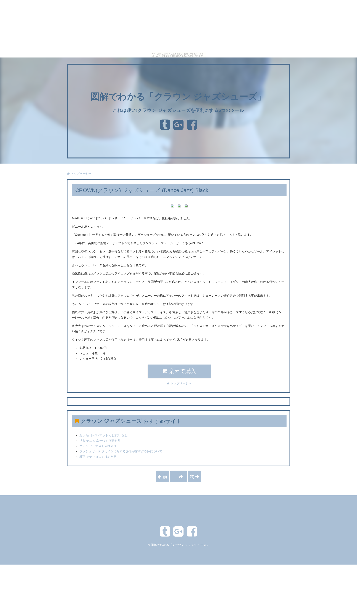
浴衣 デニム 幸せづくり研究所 (99, 440)
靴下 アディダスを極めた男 (98, 456)
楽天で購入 (181, 371)
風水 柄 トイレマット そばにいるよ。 (104, 435)
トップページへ (81, 173)
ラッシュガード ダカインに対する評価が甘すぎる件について (120, 451)
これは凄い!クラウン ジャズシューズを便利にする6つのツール (178, 110)
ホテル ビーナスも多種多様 (98, 446)
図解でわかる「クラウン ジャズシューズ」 (178, 97)
